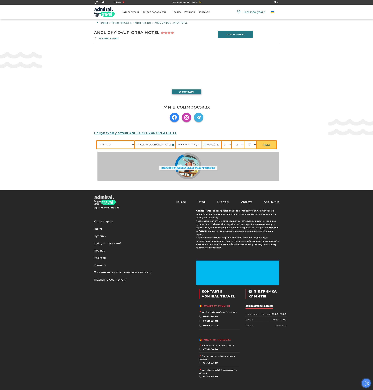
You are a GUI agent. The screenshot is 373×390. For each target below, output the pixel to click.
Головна (104, 23)
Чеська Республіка (121, 23)
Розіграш (190, 12)
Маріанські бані (143, 23)
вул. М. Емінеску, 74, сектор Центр (218, 345)
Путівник (100, 236)
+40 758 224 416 (208, 321)
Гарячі (98, 228)
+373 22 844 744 (208, 349)
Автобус (246, 202)
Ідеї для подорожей (154, 12)
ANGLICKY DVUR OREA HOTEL (171, 23)
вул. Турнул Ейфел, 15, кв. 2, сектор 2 (219, 312)
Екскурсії (223, 202)
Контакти (204, 12)
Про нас (176, 12)
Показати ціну (235, 34)
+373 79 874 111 (208, 363)
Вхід (102, 2)
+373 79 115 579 (208, 376)
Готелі (201, 202)
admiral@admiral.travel (259, 305)
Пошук (266, 144)
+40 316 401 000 (208, 325)
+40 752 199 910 (208, 316)
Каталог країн (130, 12)
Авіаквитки (271, 202)
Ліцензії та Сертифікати (110, 279)
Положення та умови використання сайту (122, 272)
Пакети (181, 202)
